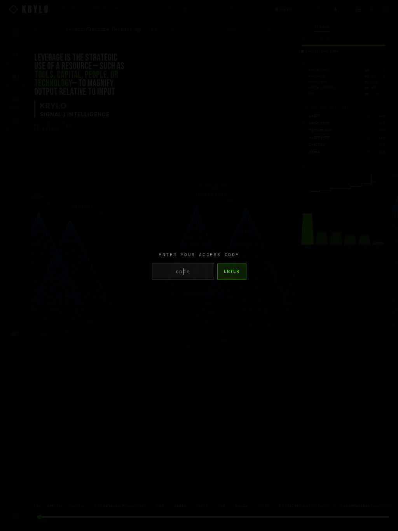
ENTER (232, 271)
